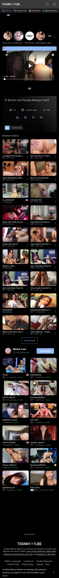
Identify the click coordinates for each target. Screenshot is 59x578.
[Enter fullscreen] (53, 76)
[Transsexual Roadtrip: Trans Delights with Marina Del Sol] (43, 303)
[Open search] (47, 4)
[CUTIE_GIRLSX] (15, 390)
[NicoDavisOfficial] (43, 458)
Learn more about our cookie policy (41, 551)
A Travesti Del (35, 200)
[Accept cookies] (54, 572)
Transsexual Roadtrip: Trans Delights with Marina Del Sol (41, 310)
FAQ (47, 564)
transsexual (16, 127)
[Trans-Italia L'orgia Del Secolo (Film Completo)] (43, 237)
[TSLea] (15, 368)
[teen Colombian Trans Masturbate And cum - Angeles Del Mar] (43, 259)
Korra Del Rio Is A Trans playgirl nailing (40, 156)
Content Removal (44, 561)
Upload (39, 564)
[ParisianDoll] (16, 303)
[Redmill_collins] (16, 259)
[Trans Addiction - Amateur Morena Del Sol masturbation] (43, 325)
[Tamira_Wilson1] (15, 458)
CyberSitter (51, 554)
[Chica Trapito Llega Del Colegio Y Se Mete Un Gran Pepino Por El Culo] (43, 281)
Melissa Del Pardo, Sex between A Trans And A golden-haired (13, 332)
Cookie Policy (13, 564)
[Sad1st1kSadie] (15, 436)
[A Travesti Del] (43, 193)
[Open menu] (54, 4)
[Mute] (7, 55)
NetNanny (41, 554)
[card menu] (27, 157)
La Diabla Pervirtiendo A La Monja (13, 156)
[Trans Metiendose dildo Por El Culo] (16, 171)
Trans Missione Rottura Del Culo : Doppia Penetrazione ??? (41, 222)
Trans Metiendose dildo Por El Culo (13, 178)
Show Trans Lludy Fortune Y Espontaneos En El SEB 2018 (13, 222)
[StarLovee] (43, 481)
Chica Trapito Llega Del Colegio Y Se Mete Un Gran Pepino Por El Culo (41, 288)
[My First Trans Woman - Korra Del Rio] (43, 171)
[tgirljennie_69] (15, 481)
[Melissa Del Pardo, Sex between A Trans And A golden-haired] (16, 325)
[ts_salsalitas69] (16, 193)
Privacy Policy (28, 564)
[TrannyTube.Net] (11, 4)
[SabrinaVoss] (43, 368)
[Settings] (53, 54)
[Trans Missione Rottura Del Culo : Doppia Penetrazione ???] (43, 215)
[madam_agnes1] (43, 436)
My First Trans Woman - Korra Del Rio (40, 178)
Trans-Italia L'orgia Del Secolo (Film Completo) (41, 244)
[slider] (29, 79)
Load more (29, 340)
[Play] (29, 66)
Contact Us (28, 561)
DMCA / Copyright (13, 561)
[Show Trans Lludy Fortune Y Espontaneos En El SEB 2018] (16, 215)
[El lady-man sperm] (16, 237)
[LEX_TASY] (43, 413)
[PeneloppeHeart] (43, 390)
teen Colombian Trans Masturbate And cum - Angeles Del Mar (40, 266)
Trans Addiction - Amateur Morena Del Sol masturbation (41, 332)
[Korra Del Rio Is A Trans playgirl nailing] (43, 149)
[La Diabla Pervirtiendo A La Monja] (16, 149)
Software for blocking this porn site (18, 554)
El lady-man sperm (10, 244)
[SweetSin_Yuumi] (15, 413)
